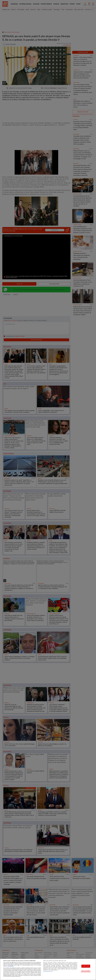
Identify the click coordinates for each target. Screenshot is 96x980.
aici (25, 972)
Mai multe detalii (10, 966)
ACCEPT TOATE (85, 966)
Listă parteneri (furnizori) (48, 971)
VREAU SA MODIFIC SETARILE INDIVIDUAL (86, 971)
